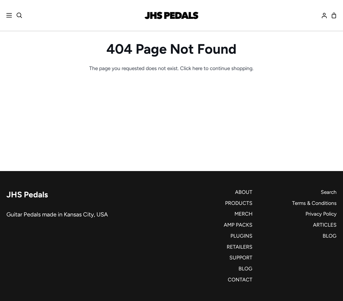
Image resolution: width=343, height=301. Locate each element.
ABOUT (243, 192)
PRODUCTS (238, 203)
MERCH (243, 214)
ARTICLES (325, 225)
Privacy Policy (321, 214)
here (197, 68)
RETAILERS (239, 247)
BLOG (245, 269)
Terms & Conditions (314, 203)
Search (329, 192)
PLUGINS (241, 236)
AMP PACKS (238, 225)
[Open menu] (6, 15)
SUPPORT (240, 258)
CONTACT (240, 280)
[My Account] (322, 15)
